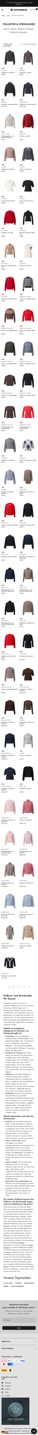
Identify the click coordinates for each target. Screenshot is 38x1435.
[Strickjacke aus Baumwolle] (9, 962)
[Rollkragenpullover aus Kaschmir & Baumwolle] (9, 574)
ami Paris (23, 134)
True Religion (24, 687)
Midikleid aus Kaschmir (7, 946)
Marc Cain (23, 786)
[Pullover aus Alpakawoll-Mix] (9, 348)
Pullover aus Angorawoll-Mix (9, 395)
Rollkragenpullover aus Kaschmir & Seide (7, 852)
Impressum (25, 1431)
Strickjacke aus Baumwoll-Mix (28, 104)
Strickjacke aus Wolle (25, 72)
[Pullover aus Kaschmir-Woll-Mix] (28, 217)
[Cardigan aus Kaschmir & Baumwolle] (9, 806)
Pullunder (13, 29)
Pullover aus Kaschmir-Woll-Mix (27, 233)
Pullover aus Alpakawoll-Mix (9, 363)
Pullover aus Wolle (25, 136)
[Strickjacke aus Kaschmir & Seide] (28, 607)
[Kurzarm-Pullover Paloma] (9, 186)
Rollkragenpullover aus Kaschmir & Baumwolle (9, 590)
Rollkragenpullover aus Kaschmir (26, 852)
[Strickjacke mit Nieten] (28, 773)
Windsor (4, 458)
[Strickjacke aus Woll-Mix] (9, 445)
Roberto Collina (25, 296)
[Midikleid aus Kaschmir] (9, 932)
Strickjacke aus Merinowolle (9, 299)
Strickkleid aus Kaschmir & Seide (27, 492)
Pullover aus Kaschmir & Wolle (28, 460)
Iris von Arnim (8, 1283)
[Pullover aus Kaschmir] (28, 154)
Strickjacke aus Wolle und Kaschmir (27, 723)
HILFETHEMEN (7, 1348)
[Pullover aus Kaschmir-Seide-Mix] (28, 315)
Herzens (22, 458)
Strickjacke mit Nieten (25, 788)
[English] (6, 1432)
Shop (8, 15)
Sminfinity (23, 489)
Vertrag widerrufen (14, 1431)
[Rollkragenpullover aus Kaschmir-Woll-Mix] (9, 121)
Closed (3, 167)
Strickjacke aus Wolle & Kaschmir (26, 689)
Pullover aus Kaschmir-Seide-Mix (27, 331)
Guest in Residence (17, 1286)
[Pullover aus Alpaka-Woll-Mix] (28, 283)
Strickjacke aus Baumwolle (8, 976)
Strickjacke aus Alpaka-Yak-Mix (9, 104)
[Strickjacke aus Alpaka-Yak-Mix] (9, 89)
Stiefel (5, 1266)
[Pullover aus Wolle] (28, 121)
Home (3, 15)
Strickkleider (14, 32)
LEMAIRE (3, 70)
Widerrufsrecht (28, 1428)
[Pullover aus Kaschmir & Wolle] (28, 445)
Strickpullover (23, 32)
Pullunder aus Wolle (25, 265)
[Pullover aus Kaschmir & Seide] (9, 510)
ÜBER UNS (6, 1341)
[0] (35, 10)
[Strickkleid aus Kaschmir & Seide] (28, 476)
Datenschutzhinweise (15, 1428)
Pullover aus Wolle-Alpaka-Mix (9, 689)
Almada (3, 198)
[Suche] (33, 10)
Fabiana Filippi (6, 687)
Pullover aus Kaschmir (26, 169)
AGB (5, 1428)
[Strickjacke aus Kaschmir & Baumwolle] (28, 541)
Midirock (6, 1226)
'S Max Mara (5, 134)
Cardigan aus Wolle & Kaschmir (7, 492)
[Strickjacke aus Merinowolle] (9, 283)
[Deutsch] (3, 1432)
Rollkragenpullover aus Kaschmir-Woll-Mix (7, 136)
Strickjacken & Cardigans (25, 29)
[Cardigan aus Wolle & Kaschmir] (9, 476)
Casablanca (24, 102)
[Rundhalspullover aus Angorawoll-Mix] (9, 412)
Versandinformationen (28, 1433)
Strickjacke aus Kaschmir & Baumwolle (27, 557)
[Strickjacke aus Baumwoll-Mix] (28, 89)
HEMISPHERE (5, 818)
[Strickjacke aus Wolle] (28, 57)
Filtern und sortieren (7, 45)
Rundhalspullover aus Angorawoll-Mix (9, 427)
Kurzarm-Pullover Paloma (8, 201)
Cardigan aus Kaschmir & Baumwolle (8, 820)
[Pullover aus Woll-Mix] (28, 740)
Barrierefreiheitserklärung (11, 1433)
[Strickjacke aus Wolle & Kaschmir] (28, 674)
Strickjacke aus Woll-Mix (8, 460)
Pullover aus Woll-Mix (25, 755)
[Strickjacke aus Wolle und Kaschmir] (28, 707)
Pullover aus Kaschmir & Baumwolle (8, 915)
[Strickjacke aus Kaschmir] (9, 57)
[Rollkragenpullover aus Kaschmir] (28, 838)
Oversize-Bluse (19, 1243)
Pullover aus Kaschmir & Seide (9, 525)
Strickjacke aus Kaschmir (8, 72)
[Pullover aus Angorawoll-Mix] (9, 380)
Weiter (19, 1328)
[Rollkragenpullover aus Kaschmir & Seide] (9, 838)
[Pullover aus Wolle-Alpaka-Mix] (9, 674)
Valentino (23, 654)
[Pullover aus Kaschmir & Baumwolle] (9, 901)
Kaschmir (6, 29)
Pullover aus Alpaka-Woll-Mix (27, 299)
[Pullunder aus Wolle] (28, 250)
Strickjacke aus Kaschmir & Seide (27, 623)
